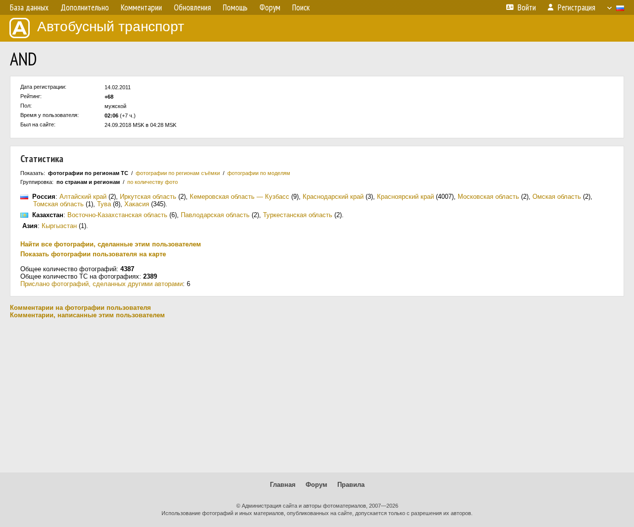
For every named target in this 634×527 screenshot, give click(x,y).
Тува (104, 204)
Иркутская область (148, 196)
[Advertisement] (317, 395)
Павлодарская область (215, 215)
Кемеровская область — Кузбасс (239, 196)
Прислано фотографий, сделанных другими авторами (101, 284)
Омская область (556, 196)
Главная (283, 484)
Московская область (488, 196)
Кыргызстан (59, 226)
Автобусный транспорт (110, 26)
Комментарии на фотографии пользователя (80, 307)
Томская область (58, 204)
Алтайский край (82, 196)
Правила (351, 484)
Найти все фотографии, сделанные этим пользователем (110, 244)
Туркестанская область (297, 215)
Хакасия (136, 204)
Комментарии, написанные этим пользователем (87, 315)
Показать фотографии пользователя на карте (93, 254)
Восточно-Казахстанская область (117, 215)
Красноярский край (405, 196)
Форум (316, 484)
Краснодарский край (333, 196)
